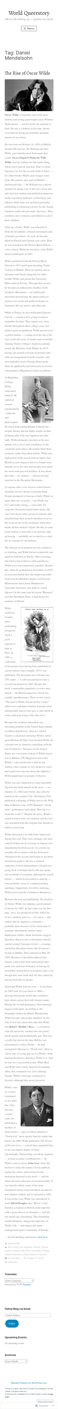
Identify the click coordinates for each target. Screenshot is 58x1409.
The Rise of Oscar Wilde (27, 73)
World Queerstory (29, 13)
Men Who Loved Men (31, 1250)
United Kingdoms (13, 1254)
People (46, 1250)
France (44, 1247)
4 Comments (14, 1258)
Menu (30, 28)
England (28, 1247)
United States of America (35, 1254)
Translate (26, 1284)
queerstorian (14, 1243)
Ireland (16, 1250)
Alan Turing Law (15, 1247)
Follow (12, 1323)
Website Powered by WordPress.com (29, 1383)
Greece (8, 1250)
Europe (36, 1247)
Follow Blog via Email (17, 1308)
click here (42, 1237)
